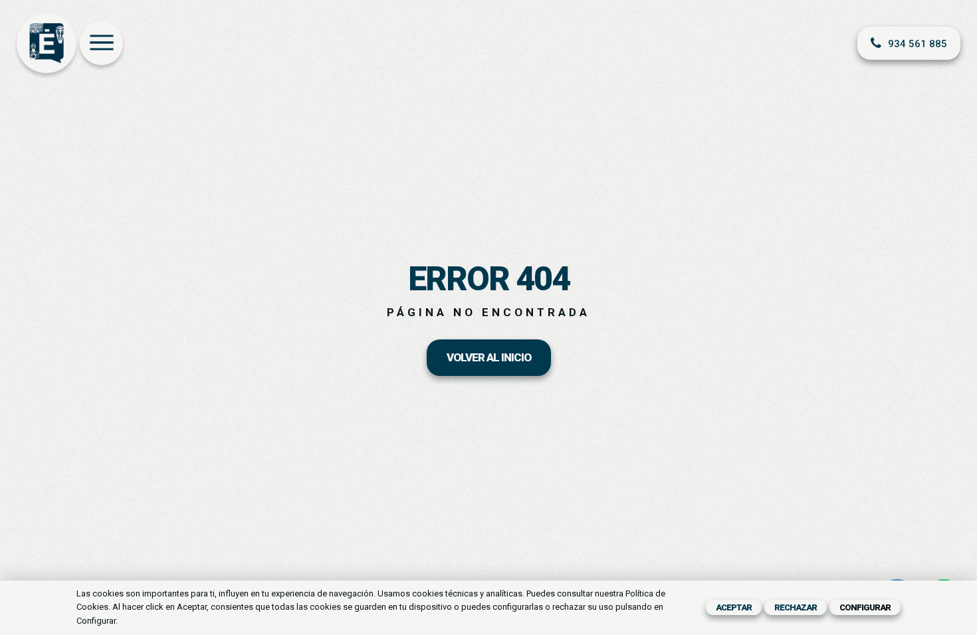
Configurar (865, 607)
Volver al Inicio (489, 357)
